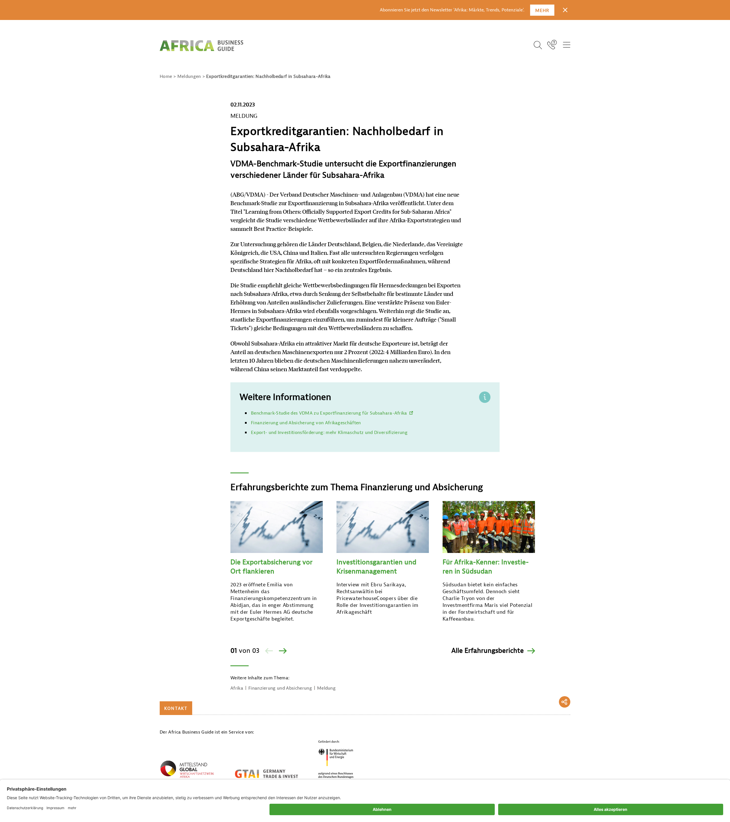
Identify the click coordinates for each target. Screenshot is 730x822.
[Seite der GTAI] (266, 774)
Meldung (326, 688)
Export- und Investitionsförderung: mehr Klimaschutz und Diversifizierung (329, 432)
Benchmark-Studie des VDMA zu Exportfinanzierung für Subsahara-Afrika (329, 413)
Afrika (236, 688)
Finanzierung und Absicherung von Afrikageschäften (306, 423)
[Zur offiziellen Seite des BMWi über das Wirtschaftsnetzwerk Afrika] (187, 770)
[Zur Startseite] (201, 45)
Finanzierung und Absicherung (280, 688)
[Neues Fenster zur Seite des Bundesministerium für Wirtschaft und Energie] (336, 759)
